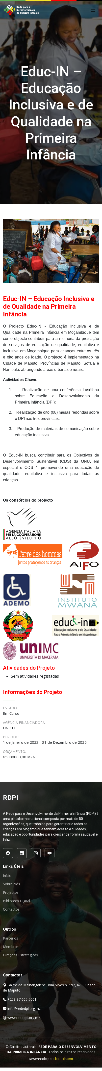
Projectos (11, 892)
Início (7, 875)
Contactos (11, 909)
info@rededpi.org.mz (24, 1008)
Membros (11, 946)
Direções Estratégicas (20, 955)
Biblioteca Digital (16, 901)
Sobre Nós (11, 884)
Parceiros (10, 938)
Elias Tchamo (63, 1058)
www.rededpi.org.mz (23, 1017)
